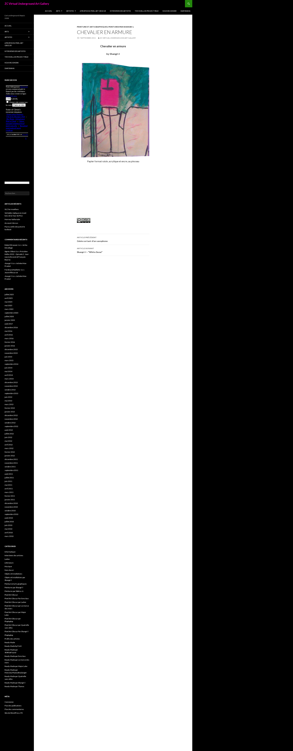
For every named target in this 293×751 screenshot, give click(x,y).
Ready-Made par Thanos (14, 686)
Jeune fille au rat (11, 272)
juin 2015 (8, 357)
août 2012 (9, 430)
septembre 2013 (11, 393)
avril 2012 (9, 444)
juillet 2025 (9, 294)
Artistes (70, 11)
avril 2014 (9, 375)
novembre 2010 (11, 507)
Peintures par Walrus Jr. (14, 591)
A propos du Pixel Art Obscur (93, 11)
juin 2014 (8, 368)
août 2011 (9, 474)
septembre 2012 (11, 426)
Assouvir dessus (11, 223)
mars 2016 (9, 338)
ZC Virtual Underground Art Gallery (27, 3)
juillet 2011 (9, 477)
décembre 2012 (11, 415)
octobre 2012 (10, 423)
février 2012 (10, 452)
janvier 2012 (10, 455)
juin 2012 (8, 437)
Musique (8, 566)
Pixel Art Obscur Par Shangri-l (16, 631)
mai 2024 (8, 302)
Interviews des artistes (120, 11)
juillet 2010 (9, 521)
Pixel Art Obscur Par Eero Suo (17, 598)
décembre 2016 (11, 327)
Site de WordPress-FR (14, 713)
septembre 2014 (11, 364)
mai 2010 (8, 529)
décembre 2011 (11, 459)
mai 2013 (8, 401)
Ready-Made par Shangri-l (15, 683)
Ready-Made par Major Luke (16, 666)
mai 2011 (8, 485)
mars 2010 (9, 536)
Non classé (9, 570)
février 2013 (10, 408)
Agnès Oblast (10, 251)
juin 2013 (8, 397)
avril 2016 (9, 335)
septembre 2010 (11, 514)
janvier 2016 (10, 346)
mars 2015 (9, 360)
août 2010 (9, 518)
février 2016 (10, 342)
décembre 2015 (11, 349)
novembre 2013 (11, 386)
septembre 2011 (11, 470)
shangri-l (8, 263)
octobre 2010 (10, 510)
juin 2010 (8, 525)
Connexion (9, 702)
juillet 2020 (9, 316)
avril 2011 (9, 488)
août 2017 (9, 324)
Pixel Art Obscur (11, 595)
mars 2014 (9, 379)
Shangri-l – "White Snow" (89, 250)
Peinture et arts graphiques (92, 27)
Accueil (48, 11)
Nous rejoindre (170, 11)
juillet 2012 (9, 434)
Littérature (9, 563)
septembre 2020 (11, 313)
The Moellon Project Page (147, 11)
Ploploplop (9, 635)
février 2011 (10, 496)
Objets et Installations (13, 574)
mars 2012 (9, 448)
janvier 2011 (10, 499)
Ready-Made (10, 642)
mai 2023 (8, 305)
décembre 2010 (11, 503)
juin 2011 (8, 481)
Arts (58, 11)
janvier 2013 (10, 412)
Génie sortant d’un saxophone (92, 239)
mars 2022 (9, 309)
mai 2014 (8, 371)
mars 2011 (9, 492)
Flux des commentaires (14, 709)
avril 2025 (9, 298)
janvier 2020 (10, 320)
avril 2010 (9, 532)
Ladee (7, 559)
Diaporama (185, 11)
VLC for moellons (12, 209)
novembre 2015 (11, 353)
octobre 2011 (10, 466)
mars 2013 (9, 404)
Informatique (10, 552)
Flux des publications (13, 705)
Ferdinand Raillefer (12, 270)
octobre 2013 (10, 390)
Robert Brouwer (11, 245)
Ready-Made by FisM (13, 646)
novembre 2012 (11, 419)
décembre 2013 (11, 382)
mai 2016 (8, 331)
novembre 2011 (11, 463)
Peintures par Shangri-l (121, 27)
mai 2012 (8, 441)
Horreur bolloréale (12, 219)
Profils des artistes (12, 639)
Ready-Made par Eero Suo (15, 656)
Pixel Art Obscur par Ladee (15, 602)
